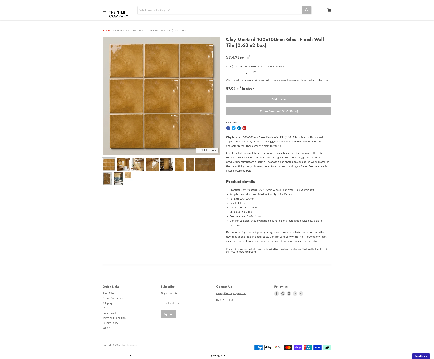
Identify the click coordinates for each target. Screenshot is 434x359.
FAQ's (106, 307)
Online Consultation (114, 298)
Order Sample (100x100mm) (279, 111)
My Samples (218, 356)
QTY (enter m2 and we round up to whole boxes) (255, 66)
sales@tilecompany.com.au (231, 293)
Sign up (168, 314)
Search (106, 327)
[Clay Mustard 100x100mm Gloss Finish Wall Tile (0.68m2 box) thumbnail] (179, 164)
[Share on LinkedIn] (239, 128)
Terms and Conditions (115, 317)
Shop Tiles (108, 293)
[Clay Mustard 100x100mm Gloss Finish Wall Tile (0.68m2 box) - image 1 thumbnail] (109, 164)
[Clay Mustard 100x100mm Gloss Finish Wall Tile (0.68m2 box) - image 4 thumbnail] (152, 164)
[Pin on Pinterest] (244, 128)
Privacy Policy (110, 322)
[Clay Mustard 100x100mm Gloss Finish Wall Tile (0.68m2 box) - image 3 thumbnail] (137, 164)
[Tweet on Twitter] (234, 128)
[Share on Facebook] (228, 128)
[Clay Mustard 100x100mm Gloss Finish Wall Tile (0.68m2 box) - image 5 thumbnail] (166, 164)
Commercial (109, 312)
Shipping (107, 303)
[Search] (306, 10)
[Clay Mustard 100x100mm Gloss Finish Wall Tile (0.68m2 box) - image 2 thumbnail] (123, 164)
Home (106, 30)
